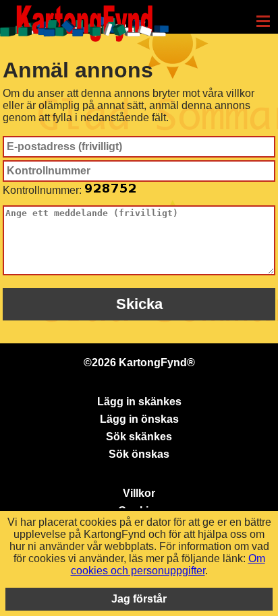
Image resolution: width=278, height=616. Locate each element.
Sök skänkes (139, 436)
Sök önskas (139, 454)
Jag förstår (139, 599)
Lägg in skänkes (139, 401)
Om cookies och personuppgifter (168, 564)
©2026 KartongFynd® (139, 362)
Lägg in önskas (139, 419)
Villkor (139, 493)
